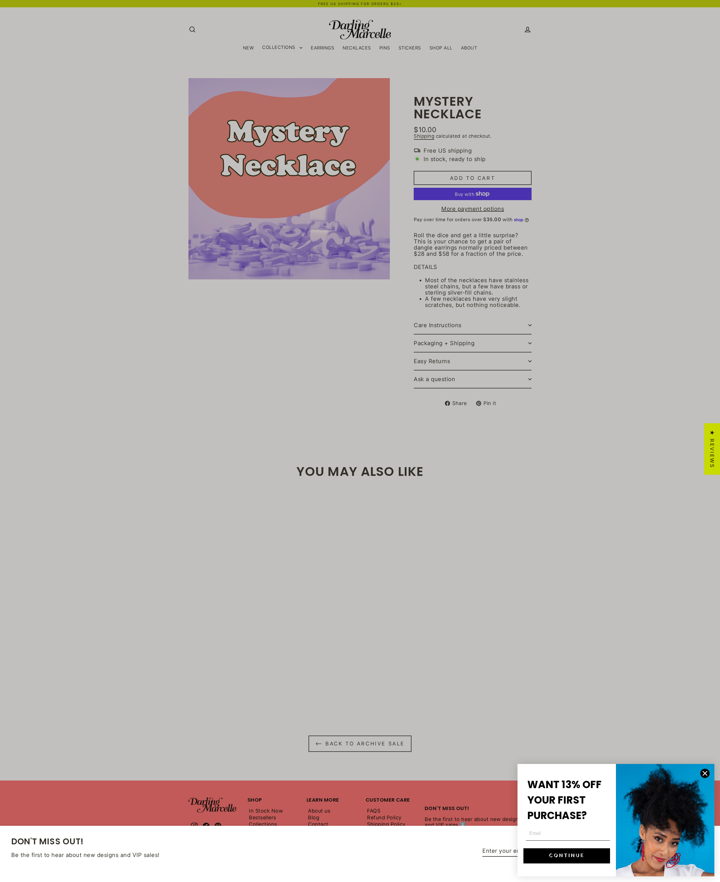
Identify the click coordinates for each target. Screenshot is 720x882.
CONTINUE (567, 856)
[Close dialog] (705, 773)
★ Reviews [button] (712, 449)
